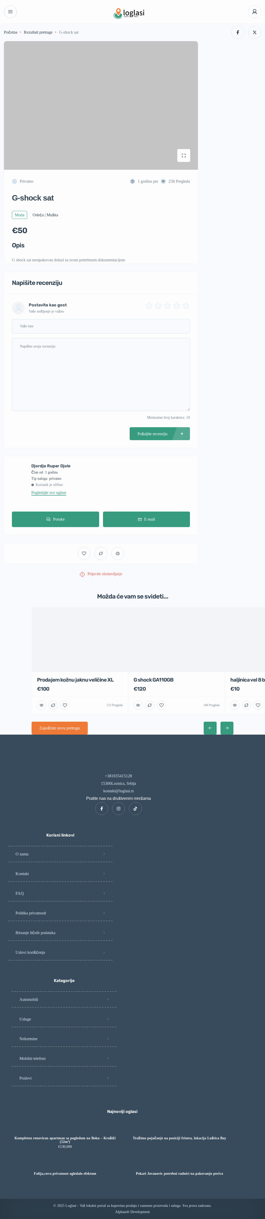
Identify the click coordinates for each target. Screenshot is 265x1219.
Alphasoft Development (132, 1212)
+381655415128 (118, 776)
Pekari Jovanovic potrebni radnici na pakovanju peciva (179, 1174)
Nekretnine (28, 1039)
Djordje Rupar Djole (50, 466)
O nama (22, 854)
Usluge (25, 1019)
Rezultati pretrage (38, 32)
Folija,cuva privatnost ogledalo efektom (65, 1174)
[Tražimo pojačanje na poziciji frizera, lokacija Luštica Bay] (179, 1128)
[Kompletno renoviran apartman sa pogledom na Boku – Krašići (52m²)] (65, 1128)
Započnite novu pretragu (59, 728)
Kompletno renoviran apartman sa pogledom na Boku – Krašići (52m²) (65, 1140)
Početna (10, 32)
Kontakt (22, 873)
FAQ (20, 893)
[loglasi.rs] (132, 12)
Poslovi (25, 1078)
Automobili (28, 999)
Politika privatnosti (31, 913)
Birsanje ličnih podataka (35, 932)
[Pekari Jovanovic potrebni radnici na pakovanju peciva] (179, 1163)
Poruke (59, 519)
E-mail (149, 519)
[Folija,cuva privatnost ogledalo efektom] (65, 1163)
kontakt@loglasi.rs (118, 791)
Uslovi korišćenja (30, 952)
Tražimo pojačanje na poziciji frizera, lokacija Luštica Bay (179, 1138)
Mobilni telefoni (32, 1058)
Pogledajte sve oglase (48, 493)
